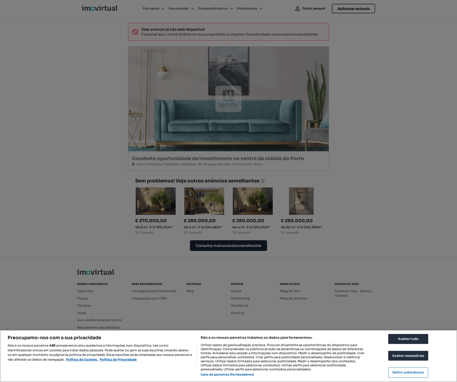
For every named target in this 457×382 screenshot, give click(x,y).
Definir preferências (408, 372)
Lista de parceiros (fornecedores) (227, 374)
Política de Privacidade (118, 360)
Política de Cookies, (82, 360)
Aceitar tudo (408, 339)
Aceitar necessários (408, 356)
